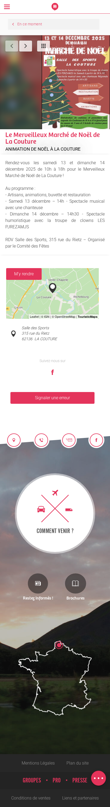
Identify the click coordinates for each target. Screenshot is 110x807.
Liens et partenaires (80, 798)
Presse (79, 780)
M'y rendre (24, 273)
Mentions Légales (38, 763)
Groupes (32, 780)
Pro (57, 780)
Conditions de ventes (30, 798)
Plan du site (77, 763)
